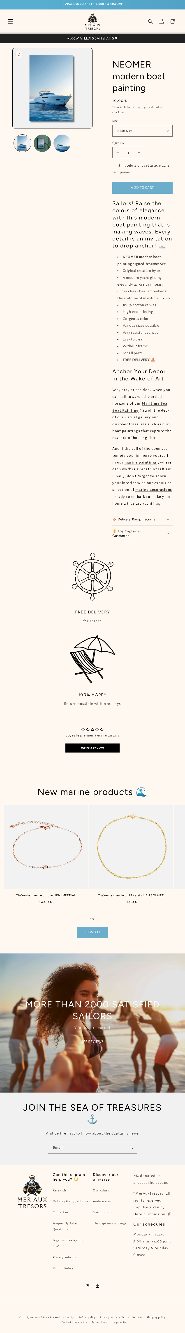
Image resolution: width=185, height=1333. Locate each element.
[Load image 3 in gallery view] (62, 143)
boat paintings (126, 431)
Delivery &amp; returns (70, 1201)
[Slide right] (103, 919)
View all (92, 932)
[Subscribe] (131, 1148)
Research (59, 1190)
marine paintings (141, 462)
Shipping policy (156, 1317)
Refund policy (87, 1317)
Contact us (61, 1212)
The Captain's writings (110, 1223)
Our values (101, 1190)
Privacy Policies (64, 1257)
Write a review (92, 748)
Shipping (139, 107)
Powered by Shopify (62, 1317)
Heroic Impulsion (149, 1214)
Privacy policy (108, 1317)
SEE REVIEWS (92, 1042)
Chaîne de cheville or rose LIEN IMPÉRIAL (46, 895)
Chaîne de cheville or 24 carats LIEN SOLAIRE (131, 895)
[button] (10, 21)
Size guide (101, 1212)
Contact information (74, 1322)
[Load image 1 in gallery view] (22, 143)
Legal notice (120, 1322)
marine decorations (153, 490)
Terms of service (132, 1317)
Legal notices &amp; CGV (68, 1243)
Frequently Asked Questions (66, 1226)
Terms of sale (100, 1322)
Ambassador (102, 1201)
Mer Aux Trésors (39, 1317)
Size (115, 121)
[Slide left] (82, 919)
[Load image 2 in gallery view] (42, 143)
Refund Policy (63, 1268)
